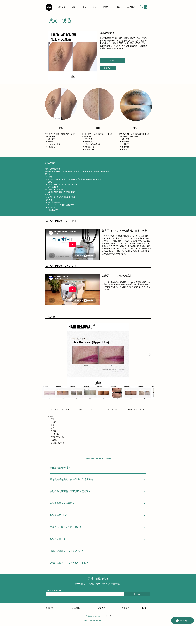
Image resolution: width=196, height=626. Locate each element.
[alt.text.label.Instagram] (110, 616)
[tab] (60, 409)
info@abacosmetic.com (93, 616)
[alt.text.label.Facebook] (106, 616)
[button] (74, 7)
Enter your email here (53, 590)
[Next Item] (149, 354)
